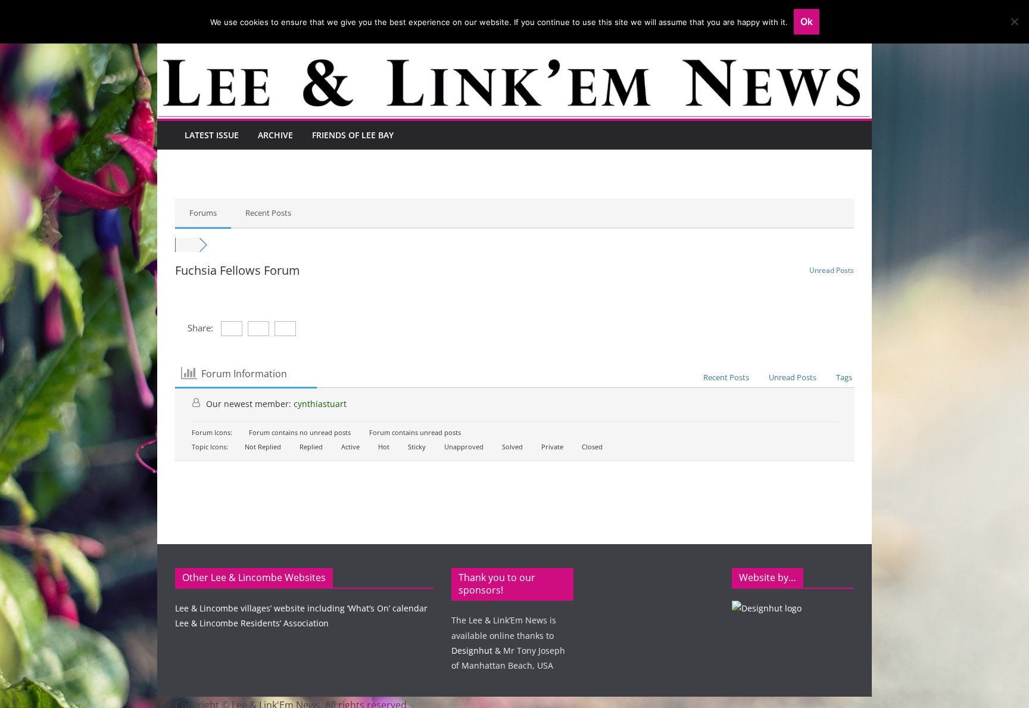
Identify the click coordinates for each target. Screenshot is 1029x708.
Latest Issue (212, 135)
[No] (1014, 21)
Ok (806, 21)
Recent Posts (268, 212)
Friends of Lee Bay (353, 135)
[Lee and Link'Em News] (514, 67)
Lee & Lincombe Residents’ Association (252, 623)
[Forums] (187, 244)
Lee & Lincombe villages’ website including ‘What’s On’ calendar (301, 608)
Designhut (471, 650)
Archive (275, 135)
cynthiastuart (320, 403)
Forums (203, 212)
